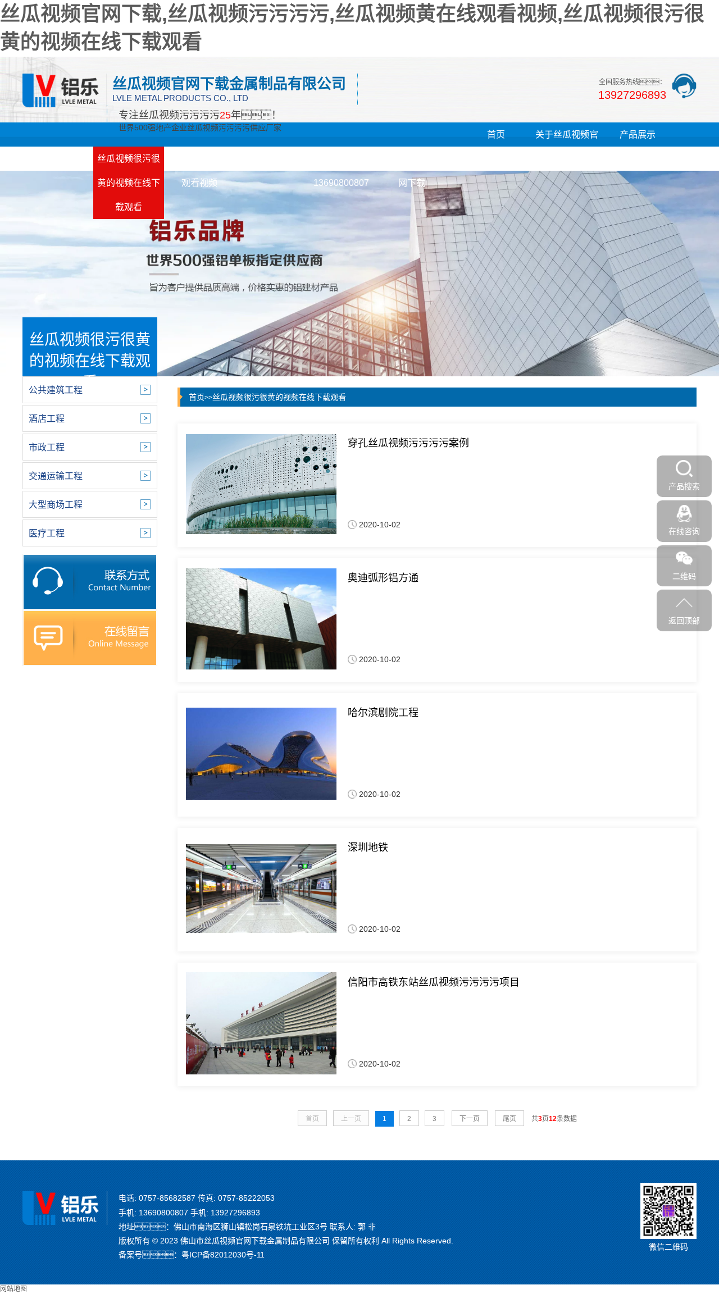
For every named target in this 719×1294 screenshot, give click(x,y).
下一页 (469, 1119)
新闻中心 (58, 158)
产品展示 (638, 134)
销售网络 (270, 158)
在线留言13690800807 (341, 171)
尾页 (509, 1119)
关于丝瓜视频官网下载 (566, 146)
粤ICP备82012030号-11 (223, 1254)
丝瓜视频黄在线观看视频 (199, 171)
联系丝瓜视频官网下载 (411, 171)
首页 (496, 134)
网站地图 (13, 1289)
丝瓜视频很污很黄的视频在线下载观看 (128, 183)
